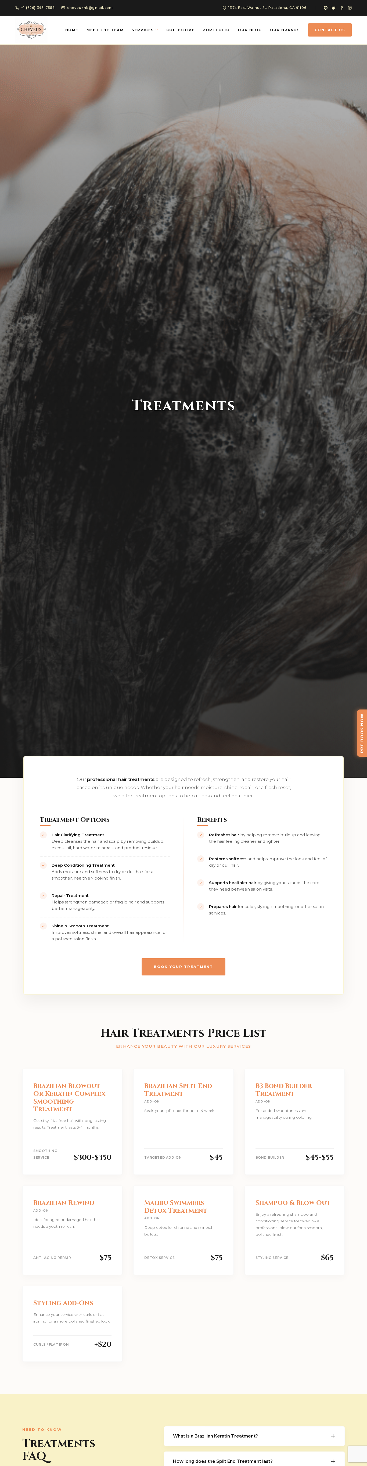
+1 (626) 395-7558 (38, 8)
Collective (180, 30)
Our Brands (285, 30)
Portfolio (216, 30)
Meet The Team (105, 30)
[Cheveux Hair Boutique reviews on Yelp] (334, 8)
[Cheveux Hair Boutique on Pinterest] (326, 8)
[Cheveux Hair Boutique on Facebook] (342, 8)
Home (71, 30)
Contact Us (330, 30)
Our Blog (250, 30)
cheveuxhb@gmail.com (90, 8)
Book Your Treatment (183, 966)
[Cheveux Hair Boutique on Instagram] (350, 8)
